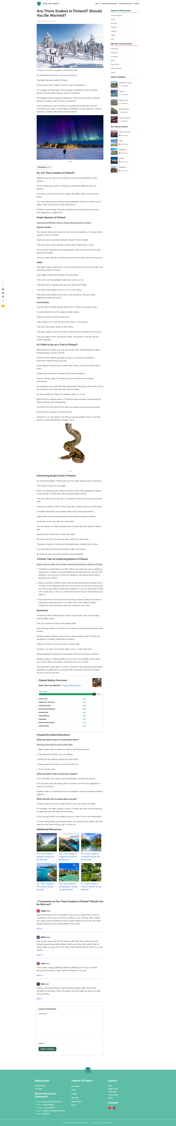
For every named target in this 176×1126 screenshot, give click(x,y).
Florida (74, 1094)
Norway (62, 75)
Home (97, 3)
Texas (74, 1090)
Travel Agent (113, 1089)
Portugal (114, 23)
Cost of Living (113, 1095)
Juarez (113, 72)
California (75, 1086)
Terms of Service (108, 1122)
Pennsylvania (76, 1101)
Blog (110, 1086)
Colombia (114, 56)
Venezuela (114, 49)
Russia (73, 75)
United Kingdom (116, 15)
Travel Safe (51, 3)
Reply (40, 929)
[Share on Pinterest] (3, 297)
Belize (113, 60)
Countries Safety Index (109, 3)
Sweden (54, 75)
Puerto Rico (115, 64)
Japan (113, 35)
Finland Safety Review (71, 685)
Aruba (113, 19)
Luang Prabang (48, 1105)
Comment (43, 1013)
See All (74, 1105)
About (110, 1098)
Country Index (40, 1086)
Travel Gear (112, 1092)
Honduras (114, 52)
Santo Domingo (116, 68)
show (48, 167)
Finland (40, 70)
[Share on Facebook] (3, 293)
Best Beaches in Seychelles (53, 1102)
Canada (113, 31)
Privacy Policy (97, 1122)
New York (75, 1097)
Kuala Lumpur (50, 1108)
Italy (112, 39)
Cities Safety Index (125, 3)
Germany (114, 27)
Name (41, 1043)
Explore (136, 3)
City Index (38, 1089)
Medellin (46, 1114)
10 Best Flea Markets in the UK (54, 1111)
